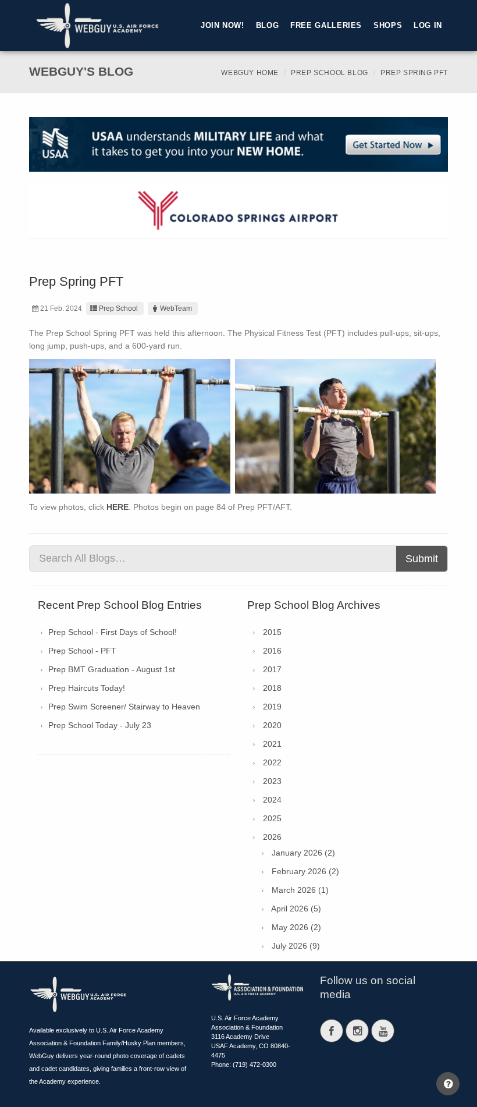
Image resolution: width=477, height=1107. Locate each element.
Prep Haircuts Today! (86, 688)
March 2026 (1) (300, 890)
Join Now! (222, 26)
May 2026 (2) (296, 927)
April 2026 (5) (296, 908)
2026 (272, 837)
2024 (272, 799)
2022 (272, 762)
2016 (272, 650)
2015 (272, 632)
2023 (272, 781)
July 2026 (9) (296, 945)
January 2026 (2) (303, 852)
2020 (272, 725)
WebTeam (176, 308)
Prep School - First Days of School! (112, 632)
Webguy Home (250, 73)
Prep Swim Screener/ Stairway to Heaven (124, 706)
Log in (428, 26)
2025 (272, 818)
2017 (272, 669)
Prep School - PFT (82, 650)
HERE (117, 507)
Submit (421, 559)
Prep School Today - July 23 (99, 725)
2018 (272, 688)
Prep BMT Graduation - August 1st (111, 669)
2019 (272, 706)
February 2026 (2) (305, 871)
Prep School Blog (329, 73)
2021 (272, 743)
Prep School (118, 308)
